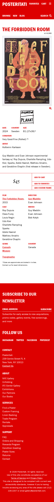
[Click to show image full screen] (27, 71)
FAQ (4, 437)
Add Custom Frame (43, 187)
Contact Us (7, 365)
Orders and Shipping (12, 440)
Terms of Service (18, 478)
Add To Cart (39, 177)
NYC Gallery (8, 378)
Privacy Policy (36, 478)
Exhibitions (8, 389)
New (15, 15)
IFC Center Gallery (11, 385)
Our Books (7, 396)
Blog (22, 15)
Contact (6, 458)
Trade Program (9, 418)
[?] (27, 139)
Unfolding (7, 381)
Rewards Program (11, 444)
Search (44, 15)
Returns (6, 455)
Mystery (6, 250)
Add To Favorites (41, 183)
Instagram (7, 340)
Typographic (8, 256)
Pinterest (45, 340)
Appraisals (7, 425)
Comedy (6, 247)
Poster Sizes (8, 451)
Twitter (20, 340)
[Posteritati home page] (14, 4)
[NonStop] (27, 117)
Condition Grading (11, 447)
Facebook (32, 340)
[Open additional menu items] (50, 3)
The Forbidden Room (13, 198)
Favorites (34, 3)
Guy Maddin (34, 198)
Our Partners (8, 392)
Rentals (6, 422)
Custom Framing (10, 411)
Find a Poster (9, 407)
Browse (6, 15)
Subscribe (46, 309)
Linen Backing (9, 414)
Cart (43, 3)
